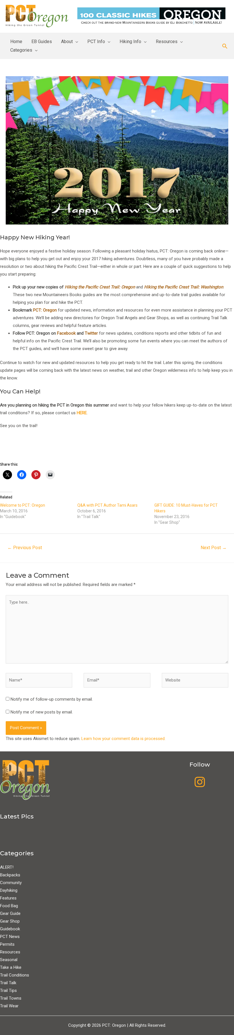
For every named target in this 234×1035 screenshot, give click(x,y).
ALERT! (6, 867)
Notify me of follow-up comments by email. (52, 699)
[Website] (195, 681)
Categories (21, 50)
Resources (166, 41)
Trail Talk (8, 982)
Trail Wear (9, 1005)
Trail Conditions (14, 975)
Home (16, 41)
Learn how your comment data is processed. (123, 738)
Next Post (214, 547)
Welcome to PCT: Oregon (22, 505)
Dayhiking (8, 890)
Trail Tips (8, 990)
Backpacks (10, 875)
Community (11, 882)
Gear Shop (10, 921)
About (67, 41)
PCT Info (96, 41)
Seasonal (8, 959)
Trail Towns (10, 998)
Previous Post (24, 547)
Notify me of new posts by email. (42, 712)
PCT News (10, 936)
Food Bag (9, 905)
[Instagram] (200, 782)
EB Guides (41, 41)
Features (8, 898)
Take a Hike (10, 967)
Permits (7, 944)
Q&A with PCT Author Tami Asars (107, 505)
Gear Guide (10, 913)
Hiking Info (130, 41)
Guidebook (10, 928)
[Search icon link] (224, 46)
